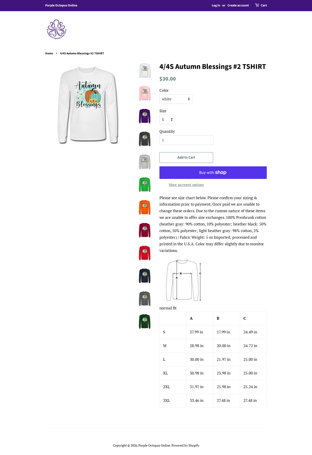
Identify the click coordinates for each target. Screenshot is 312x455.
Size (163, 110)
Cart (264, 5)
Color (164, 90)
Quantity (167, 131)
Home (49, 53)
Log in (216, 5)
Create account (238, 5)
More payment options (186, 184)
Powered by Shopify (185, 445)
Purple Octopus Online (154, 445)
